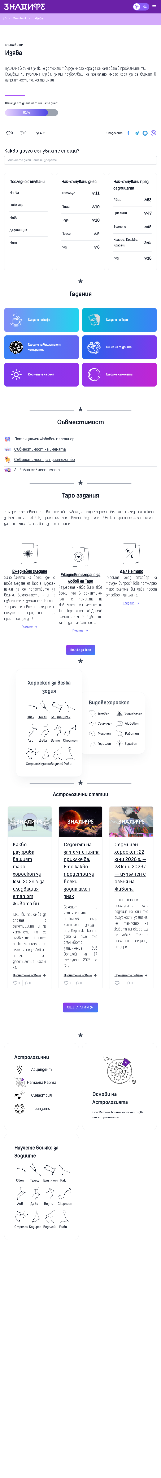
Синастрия (41, 1095)
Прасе (66, 233)
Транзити (41, 1108)
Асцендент (41, 1069)
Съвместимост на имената (40, 449)
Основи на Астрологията (110, 1098)
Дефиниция (18, 230)
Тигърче (119, 226)
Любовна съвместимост (37, 469)
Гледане (27, 627)
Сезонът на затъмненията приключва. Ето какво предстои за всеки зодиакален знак (80, 870)
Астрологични (31, 1057)
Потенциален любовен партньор (44, 439)
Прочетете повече (27, 975)
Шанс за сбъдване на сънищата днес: (31, 108)
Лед (64, 247)
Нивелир (16, 205)
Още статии (78, 1007)
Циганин (120, 213)
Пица (65, 206)
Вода (65, 220)
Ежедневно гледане (29, 571)
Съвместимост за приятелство (44, 459)
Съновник (14, 45)
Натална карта (41, 1082)
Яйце (117, 199)
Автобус (68, 193)
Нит (13, 242)
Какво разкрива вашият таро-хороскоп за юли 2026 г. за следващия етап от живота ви (29, 874)
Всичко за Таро (80, 650)
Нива (13, 217)
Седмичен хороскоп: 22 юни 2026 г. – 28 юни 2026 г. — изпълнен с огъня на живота (131, 866)
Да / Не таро (131, 571)
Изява (14, 192)
